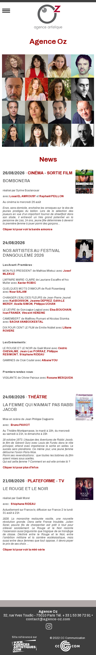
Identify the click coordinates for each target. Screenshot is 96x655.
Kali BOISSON (18, 300)
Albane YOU (50, 360)
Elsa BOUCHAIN (60, 309)
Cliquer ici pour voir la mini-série (24, 549)
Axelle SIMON (23, 303)
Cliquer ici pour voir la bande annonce (27, 229)
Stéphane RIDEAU (31, 354)
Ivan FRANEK (12, 312)
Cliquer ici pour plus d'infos (20, 467)
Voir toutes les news (48, 575)
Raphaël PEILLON (51, 196)
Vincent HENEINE (33, 312)
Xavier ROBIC (27, 282)
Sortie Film (59, 173)
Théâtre (37, 397)
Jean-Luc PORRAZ (33, 351)
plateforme (41, 481)
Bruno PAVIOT (20, 425)
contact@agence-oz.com (48, 619)
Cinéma (36, 173)
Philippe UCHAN (44, 303)
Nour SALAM (18, 291)
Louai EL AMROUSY (22, 196)
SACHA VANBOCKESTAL (26, 321)
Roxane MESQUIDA (60, 377)
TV (61, 481)
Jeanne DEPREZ (41, 300)
